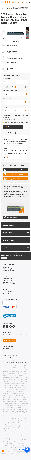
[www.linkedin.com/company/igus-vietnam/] (4, 326)
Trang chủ (5, 7)
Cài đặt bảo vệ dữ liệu (21, 362)
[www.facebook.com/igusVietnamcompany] (7, 326)
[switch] (26, 87)
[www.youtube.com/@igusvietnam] (13, 326)
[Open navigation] (2, 2)
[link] (15, 170)
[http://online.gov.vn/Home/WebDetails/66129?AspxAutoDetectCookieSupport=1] (9, 315)
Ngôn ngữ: (10, 346)
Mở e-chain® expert (11, 218)
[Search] (19, 2)
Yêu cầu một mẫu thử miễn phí (14, 175)
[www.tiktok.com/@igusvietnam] (10, 326)
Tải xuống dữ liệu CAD (11, 179)
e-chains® (12, 7)
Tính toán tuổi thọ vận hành (13, 170)
